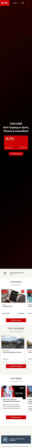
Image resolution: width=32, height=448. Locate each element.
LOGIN (15, 3)
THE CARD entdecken (16, 153)
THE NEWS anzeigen (16, 417)
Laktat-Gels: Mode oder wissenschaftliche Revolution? (12, 400)
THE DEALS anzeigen (16, 320)
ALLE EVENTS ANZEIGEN (16, 366)
